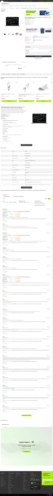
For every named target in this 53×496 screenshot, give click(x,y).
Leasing (9, 479)
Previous (3, 67)
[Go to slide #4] (17, 34)
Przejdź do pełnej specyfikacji (30, 42)
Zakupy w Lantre (3, 480)
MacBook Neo (24, 479)
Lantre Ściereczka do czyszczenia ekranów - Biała (43, 94)
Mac (7, 8)
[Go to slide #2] (9, 34)
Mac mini (24, 484)
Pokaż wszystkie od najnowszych (26, 415)
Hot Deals (9, 489)
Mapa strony (2, 485)
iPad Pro (24, 487)
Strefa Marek (2, 479)
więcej (50, 51)
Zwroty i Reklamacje (10, 478)
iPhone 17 (24, 477)
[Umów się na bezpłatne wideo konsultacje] (35, 484)
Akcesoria (3, 74)
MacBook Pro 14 (18, 8)
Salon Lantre (2, 477)
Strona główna (3, 8)
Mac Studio (24, 485)
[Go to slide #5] (21, 34)
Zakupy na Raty (10, 480)
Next (24, 67)
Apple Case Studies (10, 487)
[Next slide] (21, 21)
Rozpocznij (26, 451)
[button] (49, 3)
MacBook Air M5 (25, 480)
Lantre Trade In (22, 74)
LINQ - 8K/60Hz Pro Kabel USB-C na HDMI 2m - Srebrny (8, 94)
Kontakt (2, 486)
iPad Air (24, 486)
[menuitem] (3, 5)
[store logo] (5, 4)
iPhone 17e (24, 478)
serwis (5, 1)
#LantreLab (9, 490)
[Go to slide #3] (13, 34)
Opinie (18, 74)
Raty (32, 48)
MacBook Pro (12, 8)
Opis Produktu (8, 74)
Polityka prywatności (3, 484)
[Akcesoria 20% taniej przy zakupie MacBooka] (38, 30)
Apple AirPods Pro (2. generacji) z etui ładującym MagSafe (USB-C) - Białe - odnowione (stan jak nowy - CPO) (26, 95)
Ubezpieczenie (10, 484)
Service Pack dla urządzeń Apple (11, 485)
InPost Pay (9, 477)
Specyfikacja (14, 74)
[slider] (11, 214)
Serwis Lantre (2, 478)
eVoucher (9, 488)
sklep (2, 1)
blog (7, 1)
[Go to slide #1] (5, 34)
